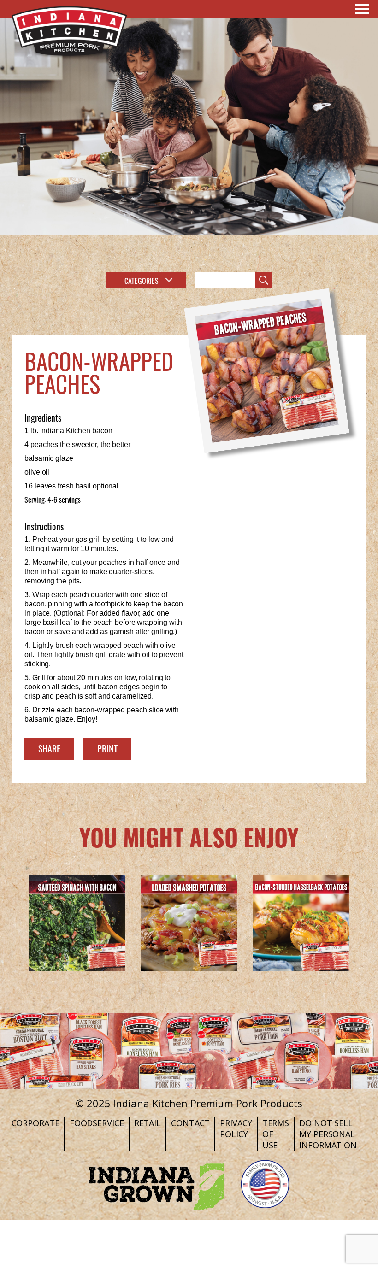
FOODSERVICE (97, 1122)
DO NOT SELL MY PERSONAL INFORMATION (328, 1134)
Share (49, 747)
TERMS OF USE (275, 1134)
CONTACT (190, 1122)
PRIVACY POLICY (236, 1128)
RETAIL (147, 1122)
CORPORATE (35, 1122)
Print (107, 747)
